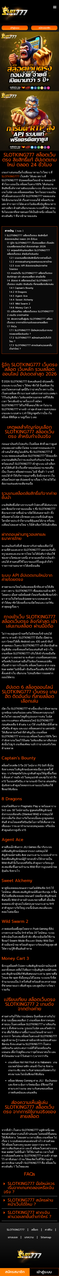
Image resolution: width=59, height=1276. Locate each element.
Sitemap (46, 1237)
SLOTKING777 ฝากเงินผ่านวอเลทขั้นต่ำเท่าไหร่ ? (29, 1214)
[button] (54, 7)
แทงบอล (13, 1237)
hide (19, 230)
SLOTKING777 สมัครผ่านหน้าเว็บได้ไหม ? (30, 1202)
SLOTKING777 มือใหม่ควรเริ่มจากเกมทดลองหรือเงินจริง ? (29, 1188)
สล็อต (34, 1230)
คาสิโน (48, 1230)
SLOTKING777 (10, 176)
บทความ (29, 1237)
